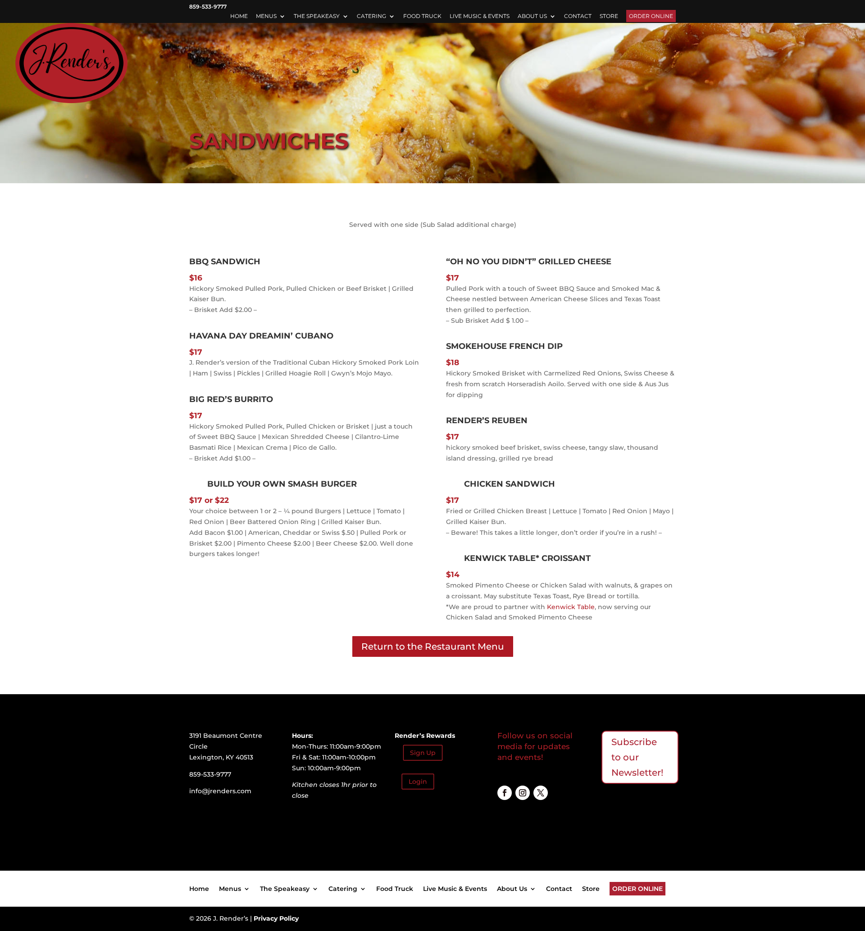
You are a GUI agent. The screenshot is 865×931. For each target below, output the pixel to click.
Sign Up (423, 752)
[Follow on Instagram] (522, 793)
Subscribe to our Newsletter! (637, 757)
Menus (266, 16)
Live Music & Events (480, 16)
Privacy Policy (276, 918)
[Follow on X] (540, 793)
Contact (578, 16)
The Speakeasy (317, 16)
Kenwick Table (500, 558)
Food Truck (422, 16)
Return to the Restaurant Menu (432, 646)
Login (418, 782)
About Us (532, 16)
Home (239, 16)
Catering (371, 16)
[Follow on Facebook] (504, 793)
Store (609, 16)
